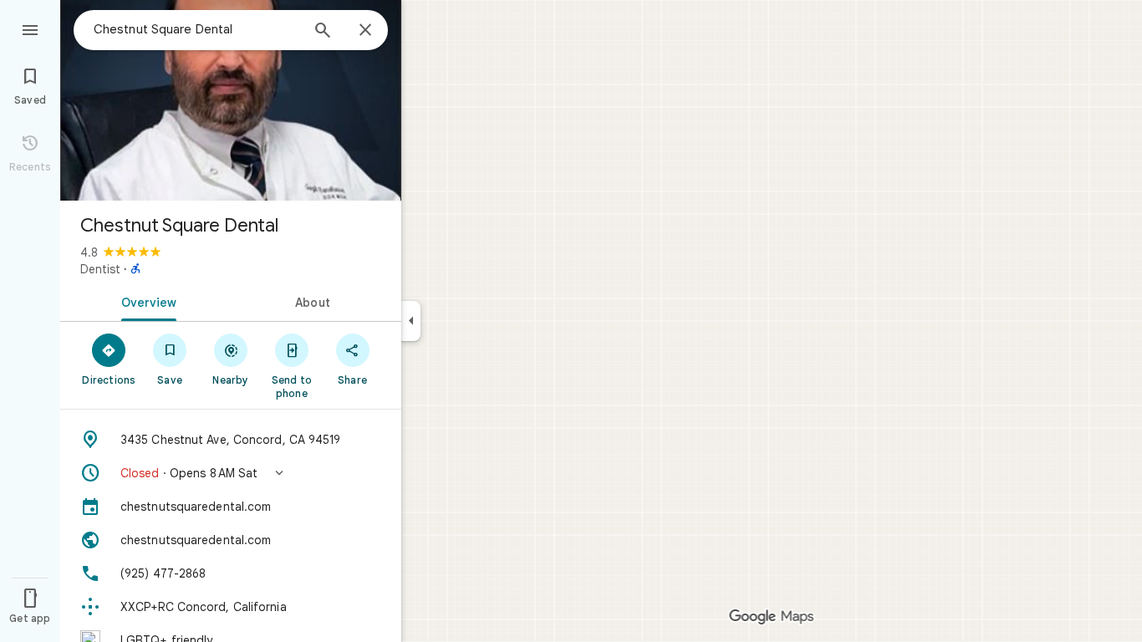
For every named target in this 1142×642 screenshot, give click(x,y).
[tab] (145, 301)
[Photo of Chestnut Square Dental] (230, 100)
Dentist (100, 269)
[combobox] (196, 29)
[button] (230, 473)
